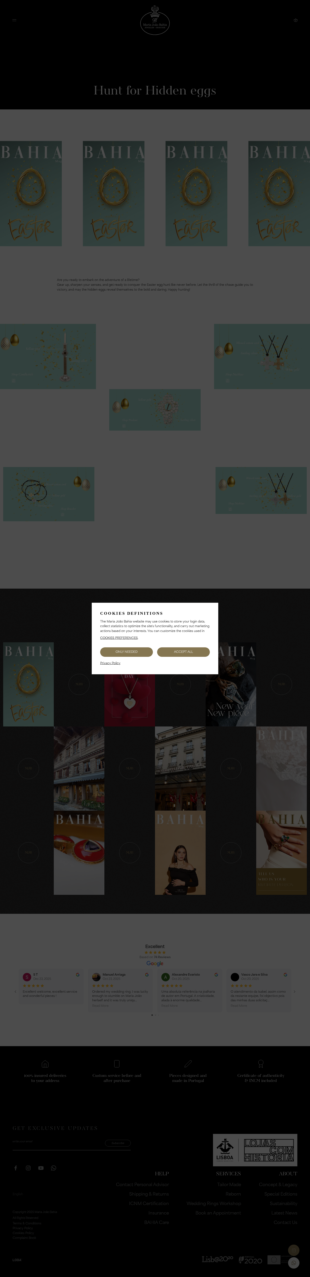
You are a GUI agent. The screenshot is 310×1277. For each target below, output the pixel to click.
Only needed (126, 652)
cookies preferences (119, 638)
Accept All (183, 652)
